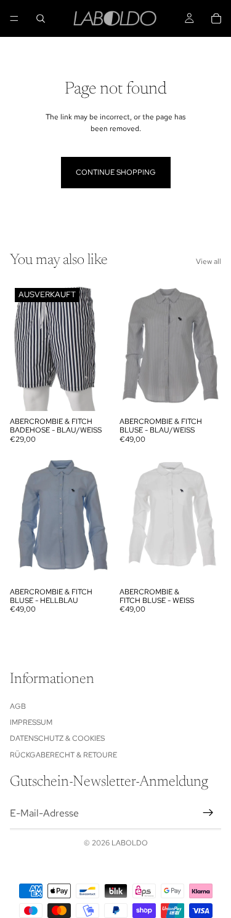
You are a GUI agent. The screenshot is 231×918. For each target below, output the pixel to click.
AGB (18, 706)
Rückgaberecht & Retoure (63, 755)
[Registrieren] (208, 813)
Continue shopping (116, 172)
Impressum (31, 722)
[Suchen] (40, 18)
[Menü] (14, 18)
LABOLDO (129, 843)
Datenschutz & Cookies (57, 739)
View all (208, 261)
